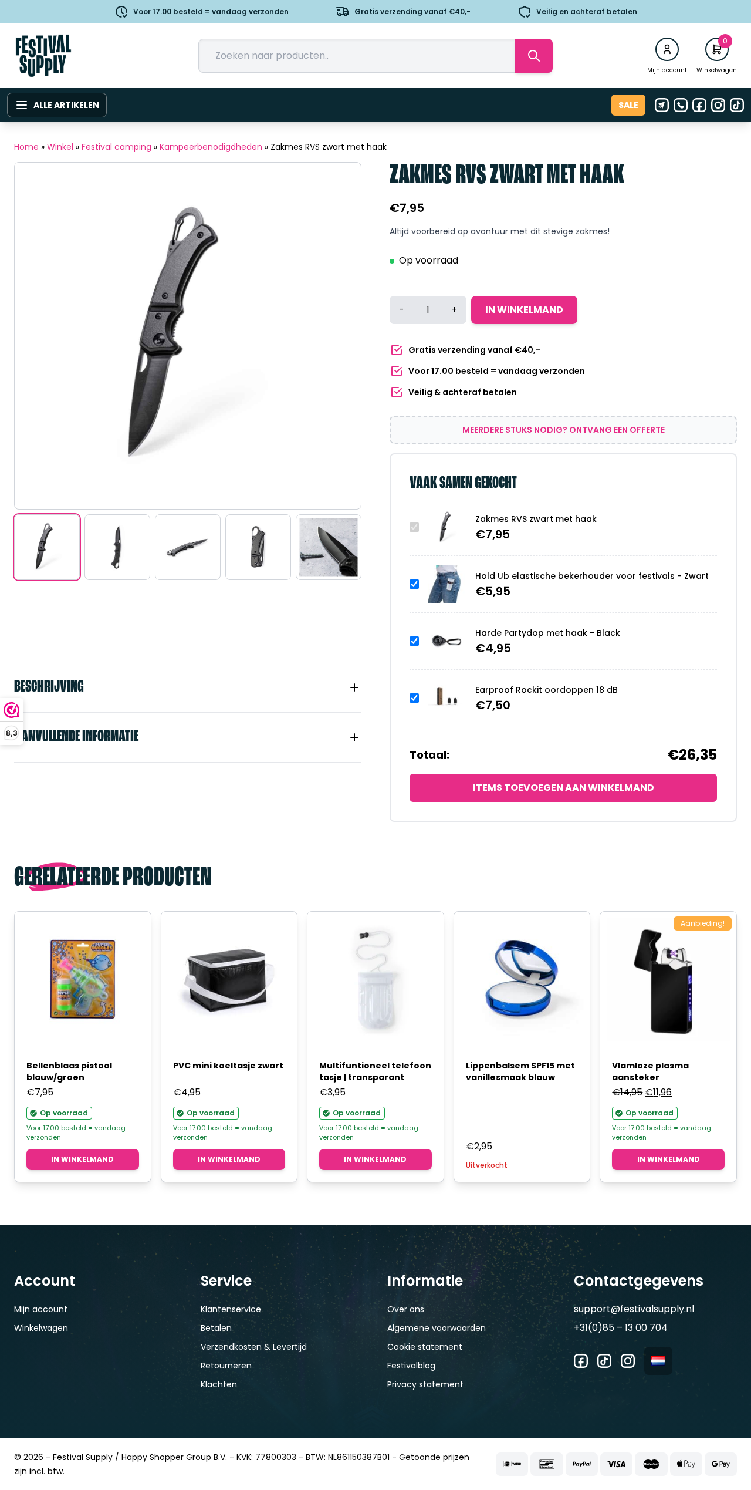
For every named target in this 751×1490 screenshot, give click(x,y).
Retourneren (226, 1365)
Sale (628, 105)
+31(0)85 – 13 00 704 (621, 1327)
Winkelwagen (41, 1328)
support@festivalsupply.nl (634, 1309)
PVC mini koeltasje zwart (228, 1065)
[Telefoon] (681, 105)
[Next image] (337, 336)
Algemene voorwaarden (436, 1328)
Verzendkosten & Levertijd (254, 1347)
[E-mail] (662, 105)
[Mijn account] (667, 49)
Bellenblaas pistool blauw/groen (69, 1071)
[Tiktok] (737, 105)
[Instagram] (718, 105)
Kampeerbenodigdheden (211, 147)
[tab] (187, 687)
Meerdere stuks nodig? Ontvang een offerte (563, 430)
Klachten (219, 1384)
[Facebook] (699, 105)
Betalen (216, 1328)
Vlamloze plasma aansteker (650, 1071)
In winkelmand (524, 309)
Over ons (405, 1309)
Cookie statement (424, 1347)
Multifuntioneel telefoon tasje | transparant (375, 1071)
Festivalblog (411, 1365)
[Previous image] (38, 336)
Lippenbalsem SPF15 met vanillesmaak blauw (520, 1071)
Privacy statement (425, 1384)
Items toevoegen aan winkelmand (563, 787)
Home (26, 147)
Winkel (60, 147)
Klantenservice (231, 1309)
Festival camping (116, 147)
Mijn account (40, 1309)
